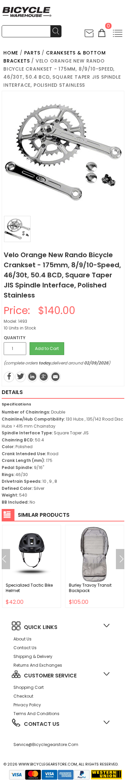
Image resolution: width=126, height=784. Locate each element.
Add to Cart (47, 348)
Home (10, 52)
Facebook (9, 376)
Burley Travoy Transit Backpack (90, 587)
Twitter (20, 376)
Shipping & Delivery (32, 656)
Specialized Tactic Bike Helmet (29, 587)
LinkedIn (32, 376)
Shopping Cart (28, 687)
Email (55, 376)
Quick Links (40, 627)
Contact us (25, 648)
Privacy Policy (27, 705)
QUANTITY (15, 338)
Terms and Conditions (36, 713)
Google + (43, 376)
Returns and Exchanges (37, 665)
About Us (22, 639)
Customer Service (50, 675)
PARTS (32, 52)
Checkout (23, 696)
